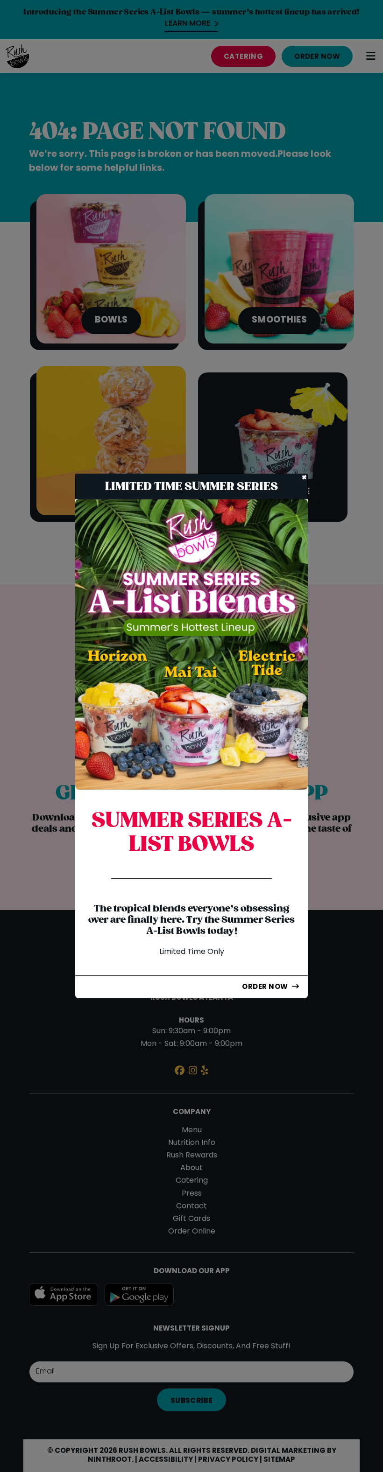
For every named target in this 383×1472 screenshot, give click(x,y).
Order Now (265, 987)
